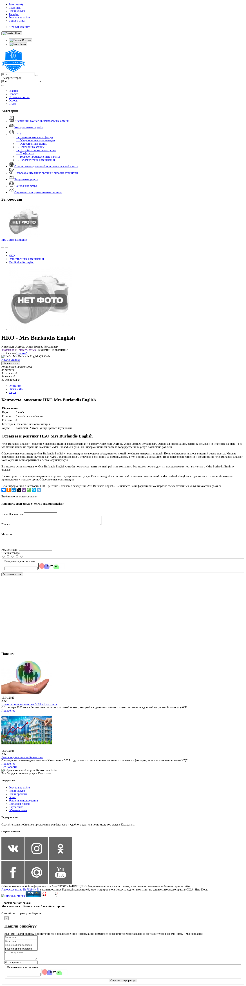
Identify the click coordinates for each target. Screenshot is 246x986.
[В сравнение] (2, 247)
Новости (14, 94)
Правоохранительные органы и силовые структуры (46, 172)
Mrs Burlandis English (14, 239)
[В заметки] (6, 247)
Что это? (21, 353)
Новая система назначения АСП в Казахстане (29, 704)
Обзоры (13, 100)
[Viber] (24, 490)
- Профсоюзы (25, 153)
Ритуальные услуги (26, 179)
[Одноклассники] (8, 490)
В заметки (44, 349)
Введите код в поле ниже (19, 561)
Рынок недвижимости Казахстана (22, 757)
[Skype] (34, 490)
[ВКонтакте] (3, 490)
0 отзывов (8, 349)
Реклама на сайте (19, 787)
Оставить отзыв (26, 349)
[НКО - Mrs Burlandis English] (40, 328)
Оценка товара (10, 552)
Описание (15, 385)
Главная (13, 90)
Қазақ (22, 44)
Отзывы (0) (16, 389)
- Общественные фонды (31, 143)
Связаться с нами (19, 803)
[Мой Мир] (14, 490)
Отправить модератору (123, 980)
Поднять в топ (10, 363)
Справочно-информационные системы (38, 192)
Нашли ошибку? (11, 359)
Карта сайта (16, 807)
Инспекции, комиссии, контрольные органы (41, 120)
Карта (12, 392)
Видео (12, 103)
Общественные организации (26, 258)
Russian (26, 40)
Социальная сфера (25, 185)
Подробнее (8, 710)
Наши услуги (17, 790)
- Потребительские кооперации (36, 150)
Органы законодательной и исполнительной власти (46, 166)
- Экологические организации (35, 159)
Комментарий (9, 549)
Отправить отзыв (12, 574)
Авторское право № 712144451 (20, 889)
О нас (12, 797)
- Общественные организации (35, 140)
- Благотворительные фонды (34, 137)
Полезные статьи (19, 97)
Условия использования (23, 800)
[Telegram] (39, 490)
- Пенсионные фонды (30, 146)
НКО (17, 133)
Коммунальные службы (28, 127)
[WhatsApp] (29, 490)
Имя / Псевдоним (12, 514)
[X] (19, 490)
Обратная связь (18, 810)
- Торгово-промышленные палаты (38, 156)
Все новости (9, 766)
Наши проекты (18, 794)
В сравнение (60, 349)
